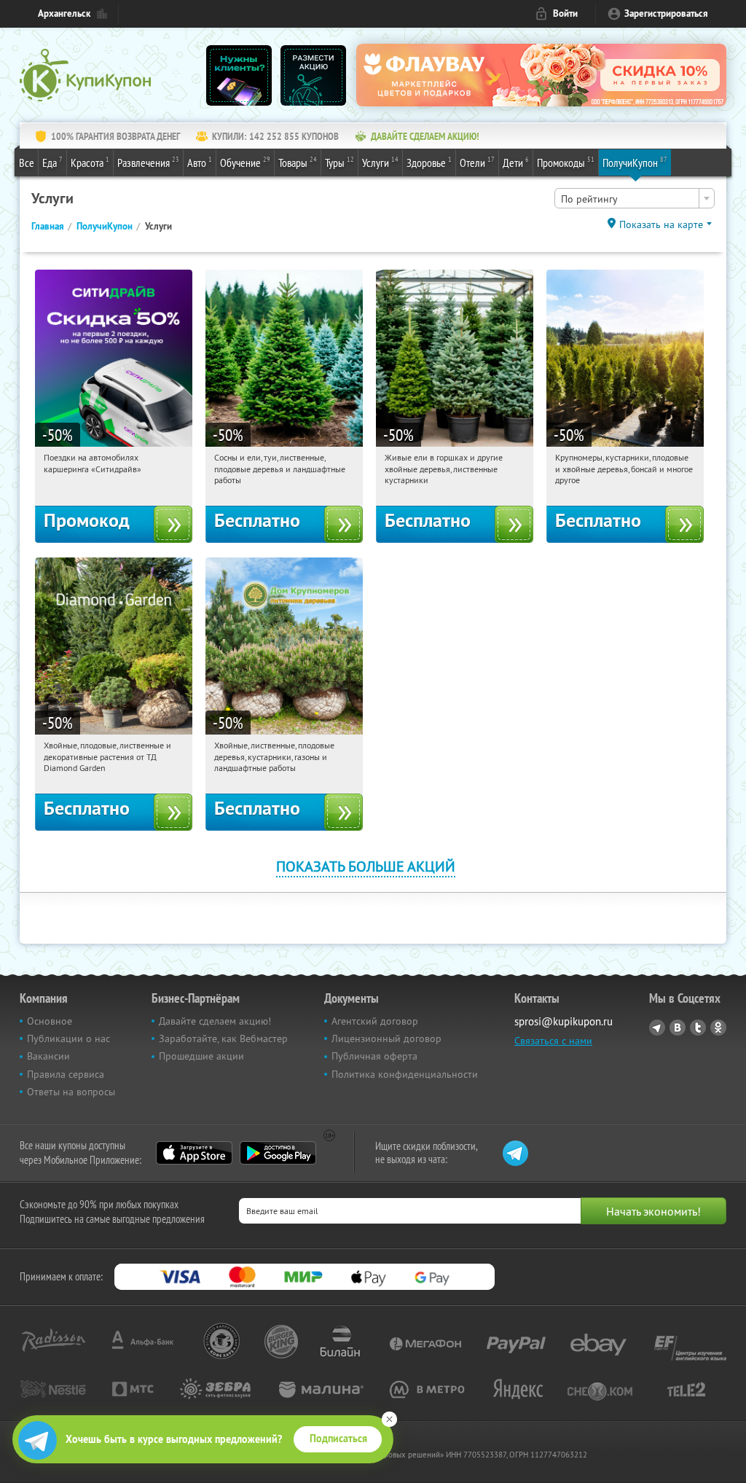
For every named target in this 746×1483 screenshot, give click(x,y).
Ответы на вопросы (71, 1091)
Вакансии (48, 1056)
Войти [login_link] (565, 13)
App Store (194, 1153)
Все (26, 162)
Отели (477, 162)
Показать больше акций (365, 866)
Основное (49, 1021)
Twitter (698, 1028)
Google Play (278, 1153)
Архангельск (64, 13)
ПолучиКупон (634, 162)
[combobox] (634, 198)
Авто (199, 162)
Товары (297, 162)
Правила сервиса (65, 1074)
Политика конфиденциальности (404, 1074)
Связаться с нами (553, 1040)
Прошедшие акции (201, 1056)
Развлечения (148, 162)
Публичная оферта (374, 1056)
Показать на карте (661, 224)
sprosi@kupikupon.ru (563, 1021)
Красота (90, 162)
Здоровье (429, 162)
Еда (52, 162)
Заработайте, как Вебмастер (223, 1038)
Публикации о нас (68, 1038)
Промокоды (565, 162)
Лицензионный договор (386, 1038)
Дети (516, 162)
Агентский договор (374, 1021)
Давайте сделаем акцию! (215, 1021)
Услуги (380, 162)
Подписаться (338, 1438)
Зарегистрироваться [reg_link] (666, 13)
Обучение (245, 162)
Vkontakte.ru (678, 1028)
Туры (339, 162)
